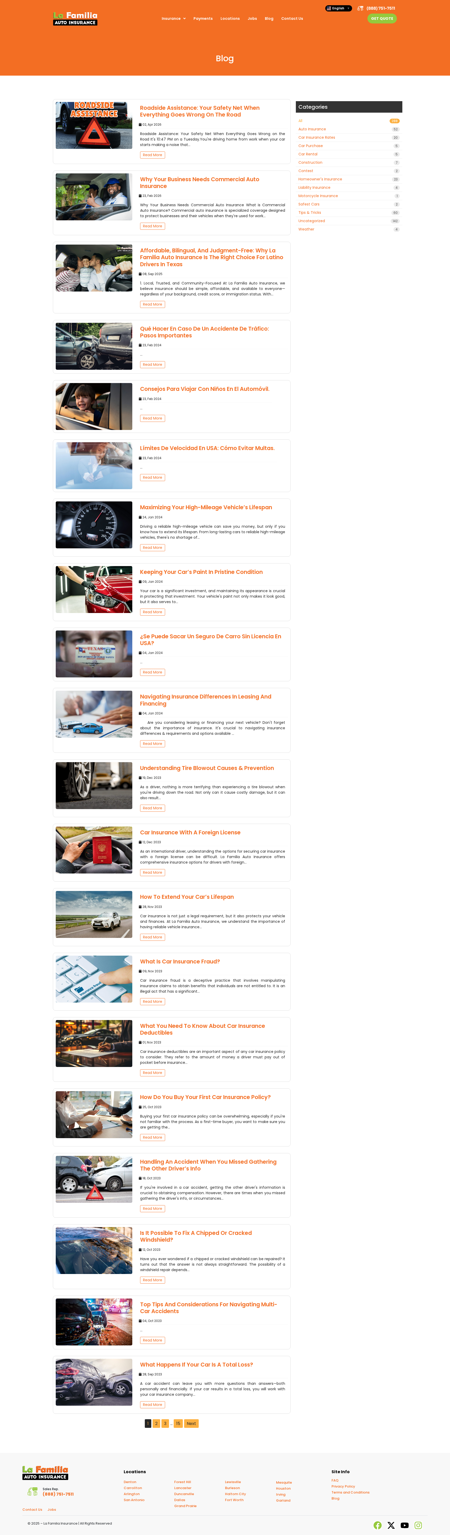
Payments (203, 18)
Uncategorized (348, 220)
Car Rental (348, 154)
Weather (348, 229)
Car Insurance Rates (348, 137)
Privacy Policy (343, 1486)
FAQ (335, 1480)
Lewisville (233, 1482)
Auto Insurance (348, 129)
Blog (269, 18)
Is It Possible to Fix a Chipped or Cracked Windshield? (196, 1236)
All (348, 120)
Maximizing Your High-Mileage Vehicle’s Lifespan (206, 507)
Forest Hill (182, 1482)
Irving (280, 1494)
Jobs (252, 18)
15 (178, 1424)
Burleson (232, 1488)
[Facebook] (377, 1525)
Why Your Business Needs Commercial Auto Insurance (199, 182)
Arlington (132, 1494)
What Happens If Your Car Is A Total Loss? (196, 1364)
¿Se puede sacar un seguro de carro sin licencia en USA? (210, 640)
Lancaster (182, 1488)
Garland (283, 1500)
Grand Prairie (185, 1506)
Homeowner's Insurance (348, 179)
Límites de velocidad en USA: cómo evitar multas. (207, 448)
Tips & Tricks (348, 212)
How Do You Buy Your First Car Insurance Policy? (205, 1097)
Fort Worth (234, 1500)
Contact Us (292, 18)
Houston (283, 1488)
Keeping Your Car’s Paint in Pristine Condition (201, 572)
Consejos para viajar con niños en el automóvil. (205, 389)
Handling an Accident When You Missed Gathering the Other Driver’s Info (208, 1165)
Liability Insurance (348, 187)
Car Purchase (348, 145)
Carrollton (133, 1488)
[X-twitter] (391, 1525)
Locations (230, 18)
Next (191, 1424)
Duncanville (184, 1494)
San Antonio (134, 1500)
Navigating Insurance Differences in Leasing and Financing (205, 700)
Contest (348, 170)
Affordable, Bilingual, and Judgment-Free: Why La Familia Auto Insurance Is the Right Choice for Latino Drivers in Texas (211, 257)
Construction (348, 162)
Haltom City (235, 1494)
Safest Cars (348, 204)
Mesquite (284, 1482)
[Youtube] (405, 1525)
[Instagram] (418, 1525)
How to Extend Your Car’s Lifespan (187, 897)
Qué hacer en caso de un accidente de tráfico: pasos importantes (204, 332)
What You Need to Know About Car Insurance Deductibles (202, 1029)
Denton (130, 1482)
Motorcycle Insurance (348, 195)
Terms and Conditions (351, 1492)
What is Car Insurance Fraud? (180, 961)
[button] (174, 18)
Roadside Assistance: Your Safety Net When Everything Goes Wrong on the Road (200, 111)
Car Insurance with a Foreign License (190, 832)
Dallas (179, 1500)
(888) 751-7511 (381, 8)
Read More (152, 154)
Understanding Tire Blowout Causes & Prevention (207, 768)
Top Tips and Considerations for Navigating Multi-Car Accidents (208, 1308)
